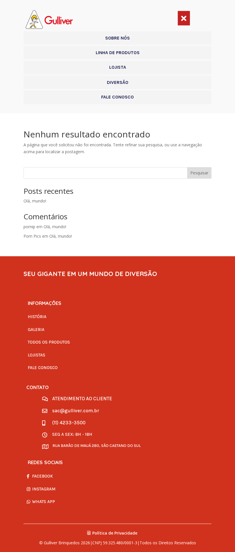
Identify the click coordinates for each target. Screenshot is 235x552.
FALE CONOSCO (43, 367)
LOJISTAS (36, 355)
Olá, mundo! (34, 201)
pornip (29, 226)
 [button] (183, 18)
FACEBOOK (42, 476)
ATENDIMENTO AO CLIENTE (82, 398)
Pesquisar (199, 173)
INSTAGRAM (44, 489)
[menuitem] (117, 38)
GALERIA (36, 329)
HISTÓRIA (37, 316)
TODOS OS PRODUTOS (49, 342)
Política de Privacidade (114, 533)
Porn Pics (32, 236)
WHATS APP (43, 501)
